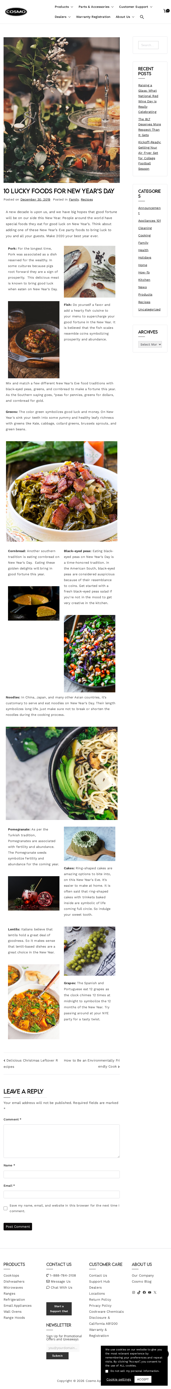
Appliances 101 (149, 220)
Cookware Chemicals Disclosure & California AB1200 (106, 1318)
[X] (155, 1292)
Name (9, 1165)
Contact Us (98, 1275)
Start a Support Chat (59, 1309)
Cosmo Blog (142, 1281)
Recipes (87, 199)
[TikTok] (139, 1292)
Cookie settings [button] (118, 1379)
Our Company (143, 1275)
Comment (12, 1119)
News (142, 287)
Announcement (149, 210)
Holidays (144, 257)
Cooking (144, 235)
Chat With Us (61, 1287)
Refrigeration (14, 1300)
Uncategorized (149, 309)
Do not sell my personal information (134, 1370)
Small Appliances (18, 1306)
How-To (144, 272)
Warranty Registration (93, 17)
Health (143, 250)
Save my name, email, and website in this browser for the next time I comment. (64, 1208)
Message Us (61, 1281)
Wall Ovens (13, 1312)
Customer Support (133, 6)
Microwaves (13, 1287)
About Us (123, 17)
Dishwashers (14, 1281)
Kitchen (144, 280)
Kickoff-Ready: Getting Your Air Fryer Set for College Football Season (149, 155)
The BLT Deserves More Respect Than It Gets (149, 127)
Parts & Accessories (94, 6)
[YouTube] (149, 1292)
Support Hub (99, 1281)
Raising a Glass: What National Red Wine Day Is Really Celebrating (148, 98)
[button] (71, 6)
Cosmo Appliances (100, 1381)
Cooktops (11, 1275)
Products (62, 6)
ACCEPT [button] (143, 1379)
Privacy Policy (100, 1306)
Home (142, 265)
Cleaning (145, 228)
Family (74, 199)
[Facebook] (144, 1292)
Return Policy (100, 1300)
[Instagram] (133, 1292)
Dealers (60, 17)
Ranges (9, 1294)
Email (9, 1185)
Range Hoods (14, 1318)
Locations (97, 1294)
